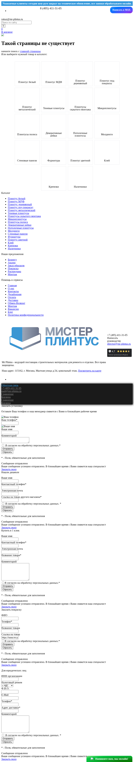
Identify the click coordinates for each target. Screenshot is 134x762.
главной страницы (30, 51)
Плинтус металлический (27, 108)
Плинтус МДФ (53, 82)
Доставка (13, 300)
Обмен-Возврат (16, 303)
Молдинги (107, 134)
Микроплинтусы (107, 108)
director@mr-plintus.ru (119, 343)
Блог (10, 312)
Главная (12, 285)
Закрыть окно (9, 469)
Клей (107, 160)
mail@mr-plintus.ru (11, 391)
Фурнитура (53, 160)
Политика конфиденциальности (26, 315)
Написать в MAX (121, 10)
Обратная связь (9, 385)
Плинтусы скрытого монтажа (80, 108)
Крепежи (54, 186)
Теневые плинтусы (53, 108)
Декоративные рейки (54, 134)
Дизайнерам (14, 294)
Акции (12, 262)
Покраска (13, 268)
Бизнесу (12, 259)
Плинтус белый (27, 82)
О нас (11, 288)
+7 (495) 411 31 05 (11, 388)
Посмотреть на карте (89, 370)
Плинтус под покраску (107, 82)
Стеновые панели (27, 160)
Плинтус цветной (80, 160)
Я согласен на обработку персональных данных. (32, 445)
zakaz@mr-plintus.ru (12, 19)
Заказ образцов (16, 265)
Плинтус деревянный (80, 82)
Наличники (80, 186)
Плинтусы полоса (27, 134)
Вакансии (13, 309)
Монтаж (12, 274)
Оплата (12, 297)
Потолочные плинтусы (80, 134)
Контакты (13, 291)
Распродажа (14, 271)
